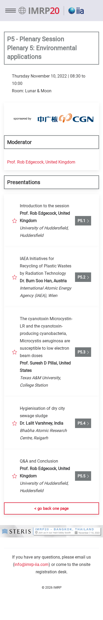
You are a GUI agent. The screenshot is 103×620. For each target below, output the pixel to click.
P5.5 (80, 476)
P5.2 (80, 277)
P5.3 (80, 352)
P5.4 (80, 423)
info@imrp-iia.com (31, 564)
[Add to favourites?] (14, 220)
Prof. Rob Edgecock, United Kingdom (41, 162)
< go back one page (51, 508)
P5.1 (80, 220)
